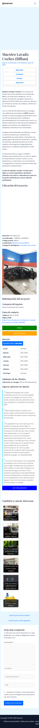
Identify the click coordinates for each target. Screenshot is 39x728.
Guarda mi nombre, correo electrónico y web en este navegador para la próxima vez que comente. (19, 694)
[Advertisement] (19, 27)
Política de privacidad (11, 721)
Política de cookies (27, 721)
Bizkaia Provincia (18, 243)
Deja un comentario (9, 63)
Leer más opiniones (19, 488)
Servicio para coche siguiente (19, 621)
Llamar (19, 328)
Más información (19, 333)
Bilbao (27, 243)
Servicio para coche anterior (19, 615)
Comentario (9, 642)
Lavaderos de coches (28, 245)
